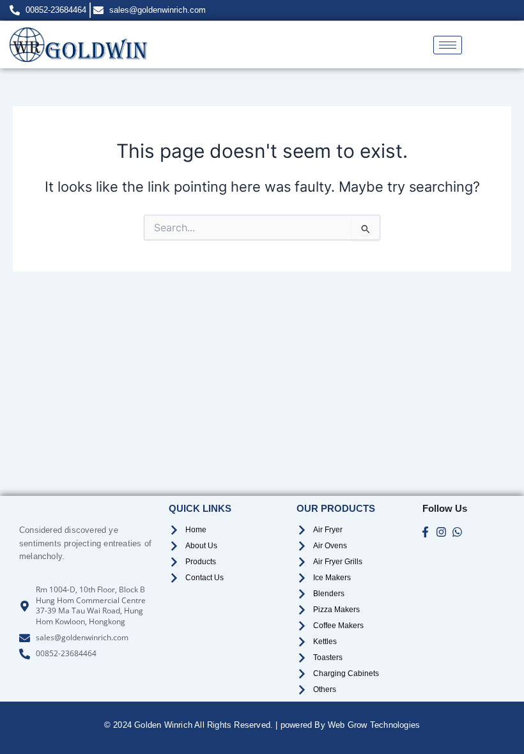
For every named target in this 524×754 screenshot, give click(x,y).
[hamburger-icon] (447, 45)
